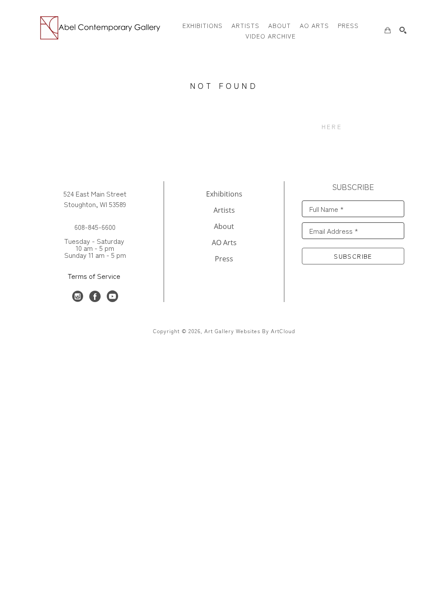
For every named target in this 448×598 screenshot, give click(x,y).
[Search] (402, 30)
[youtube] (112, 296)
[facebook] (95, 296)
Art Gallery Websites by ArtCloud (249, 330)
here (332, 126)
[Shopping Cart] (388, 30)
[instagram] (77, 296)
